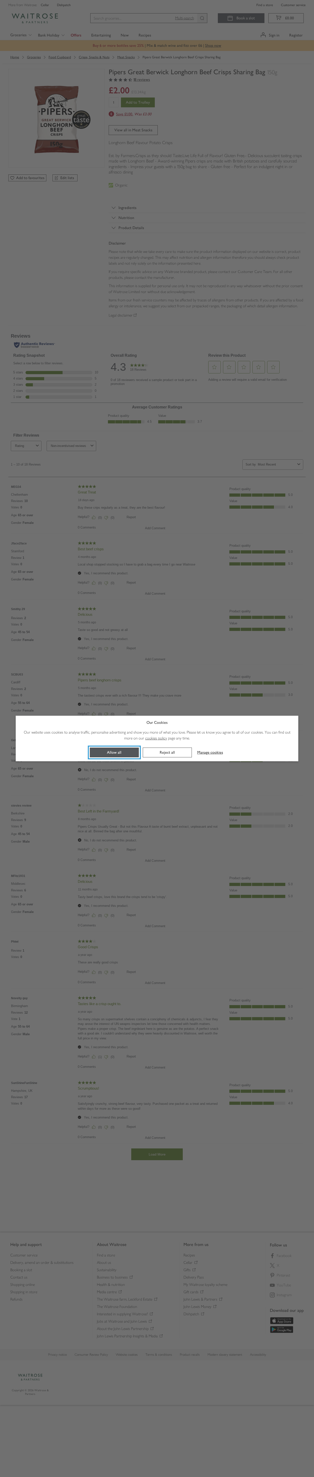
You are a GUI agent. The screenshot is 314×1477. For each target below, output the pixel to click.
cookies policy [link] (156, 738)
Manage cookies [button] (210, 752)
